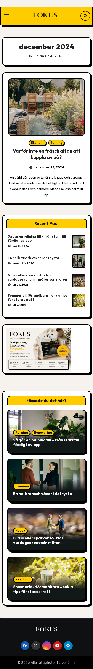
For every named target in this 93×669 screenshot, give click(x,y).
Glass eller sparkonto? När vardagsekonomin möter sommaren (37, 277)
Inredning (22, 579)
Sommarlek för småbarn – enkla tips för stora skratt (37, 297)
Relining (21, 432)
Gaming (56, 143)
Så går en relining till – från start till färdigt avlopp (37, 238)
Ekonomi (37, 143)
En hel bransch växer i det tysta (33, 258)
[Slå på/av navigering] (6, 15)
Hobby (20, 530)
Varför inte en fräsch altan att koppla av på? (46, 154)
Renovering (43, 432)
